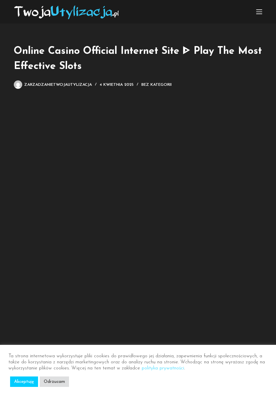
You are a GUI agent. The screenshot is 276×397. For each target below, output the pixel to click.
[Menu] (259, 12)
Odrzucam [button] (54, 382)
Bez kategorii (156, 85)
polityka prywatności (163, 368)
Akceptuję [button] (24, 382)
